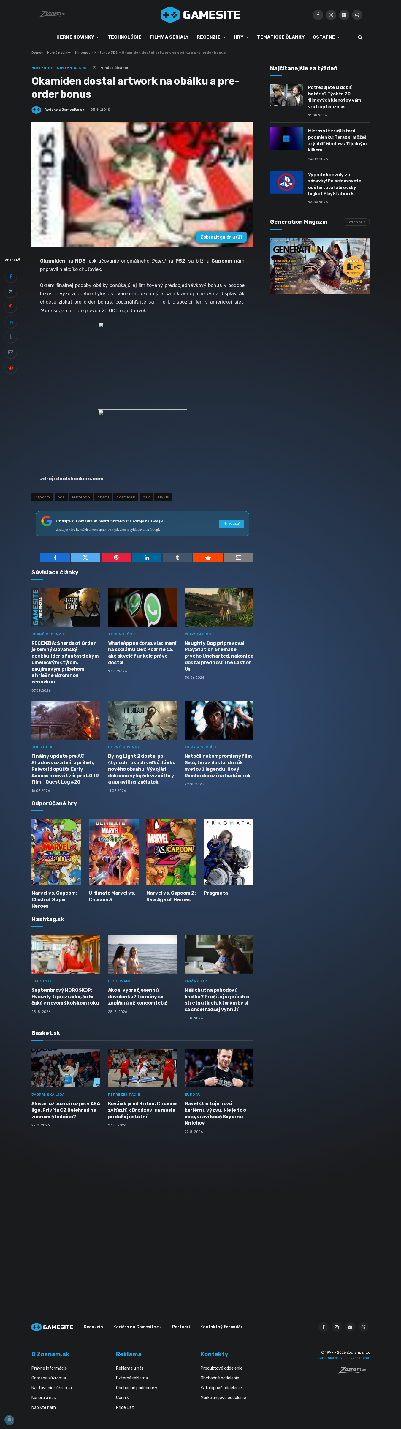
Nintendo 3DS (106, 52)
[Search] (359, 37)
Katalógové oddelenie (221, 1387)
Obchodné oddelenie (220, 1378)
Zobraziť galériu (221, 237)
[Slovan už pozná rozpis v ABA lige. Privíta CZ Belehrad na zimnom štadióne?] (65, 1068)
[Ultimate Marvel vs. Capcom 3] (114, 852)
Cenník (122, 1397)
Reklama (129, 1354)
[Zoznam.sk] (354, 1372)
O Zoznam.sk (50, 1354)
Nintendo (83, 52)
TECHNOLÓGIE (125, 37)
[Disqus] (142, 1217)
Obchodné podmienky (136, 1387)
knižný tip (196, 981)
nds (61, 497)
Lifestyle (42, 981)
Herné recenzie (48, 634)
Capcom (42, 497)
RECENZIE (208, 37)
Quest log (42, 747)
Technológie (122, 634)
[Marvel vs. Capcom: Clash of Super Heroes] (56, 852)
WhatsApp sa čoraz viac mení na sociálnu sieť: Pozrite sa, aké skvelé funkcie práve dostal (142, 652)
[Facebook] (11, 276)
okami (103, 497)
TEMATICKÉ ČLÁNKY (281, 37)
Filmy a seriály (201, 747)
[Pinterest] (11, 306)
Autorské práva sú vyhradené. (344, 1358)
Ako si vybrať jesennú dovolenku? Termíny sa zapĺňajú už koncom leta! (137, 996)
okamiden (125, 497)
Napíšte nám (43, 1407)
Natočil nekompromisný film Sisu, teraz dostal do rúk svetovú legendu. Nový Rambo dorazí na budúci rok (218, 765)
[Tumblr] (11, 337)
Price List (125, 1407)
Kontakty (214, 1354)
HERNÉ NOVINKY (75, 37)
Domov (37, 52)
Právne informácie (49, 1368)
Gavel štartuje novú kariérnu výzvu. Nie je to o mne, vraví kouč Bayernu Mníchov (215, 1113)
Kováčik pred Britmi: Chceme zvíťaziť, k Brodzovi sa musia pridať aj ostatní (142, 1110)
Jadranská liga (48, 1094)
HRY (238, 37)
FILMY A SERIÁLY (169, 37)
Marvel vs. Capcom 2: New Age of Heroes (171, 896)
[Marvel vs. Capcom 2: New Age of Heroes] (171, 852)
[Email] (11, 352)
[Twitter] (11, 291)
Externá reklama (132, 1378)
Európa (192, 1094)
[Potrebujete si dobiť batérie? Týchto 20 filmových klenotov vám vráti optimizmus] (286, 95)
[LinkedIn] (11, 322)
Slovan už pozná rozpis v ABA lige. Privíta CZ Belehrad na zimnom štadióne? (65, 1110)
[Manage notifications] (9, 1420)
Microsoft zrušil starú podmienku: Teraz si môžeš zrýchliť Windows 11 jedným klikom (337, 140)
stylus (163, 497)
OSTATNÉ (324, 37)
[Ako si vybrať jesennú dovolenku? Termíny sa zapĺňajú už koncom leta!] (142, 954)
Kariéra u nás (43, 1397)
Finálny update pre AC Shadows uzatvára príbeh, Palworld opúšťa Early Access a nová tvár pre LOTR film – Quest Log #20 (65, 769)
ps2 (146, 497)
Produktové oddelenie (221, 1368)
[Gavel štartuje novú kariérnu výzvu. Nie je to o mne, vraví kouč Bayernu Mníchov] (219, 1068)
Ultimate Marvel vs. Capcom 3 (112, 896)
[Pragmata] (228, 852)
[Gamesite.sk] (200, 15)
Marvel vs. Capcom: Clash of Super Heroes (54, 899)
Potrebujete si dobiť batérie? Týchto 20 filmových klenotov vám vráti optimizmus (334, 97)
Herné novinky (59, 52)
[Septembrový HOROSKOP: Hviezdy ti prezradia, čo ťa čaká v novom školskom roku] (65, 954)
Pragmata (216, 893)
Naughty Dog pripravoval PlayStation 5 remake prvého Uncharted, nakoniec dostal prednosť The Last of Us (219, 656)
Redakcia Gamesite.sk (64, 110)
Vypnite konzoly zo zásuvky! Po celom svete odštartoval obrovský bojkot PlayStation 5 (334, 184)
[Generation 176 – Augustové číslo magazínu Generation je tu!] (320, 266)
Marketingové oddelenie (223, 1397)
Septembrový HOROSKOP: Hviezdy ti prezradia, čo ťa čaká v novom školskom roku (65, 996)
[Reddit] (11, 367)
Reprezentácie (124, 1094)
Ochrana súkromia (48, 1378)
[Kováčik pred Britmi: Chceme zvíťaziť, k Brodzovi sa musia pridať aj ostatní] (142, 1068)
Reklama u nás (130, 1368)
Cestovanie (120, 981)
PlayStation (198, 634)
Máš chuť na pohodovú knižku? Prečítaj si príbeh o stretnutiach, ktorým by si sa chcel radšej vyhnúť (217, 999)
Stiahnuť (356, 222)
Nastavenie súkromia (51, 1387)
